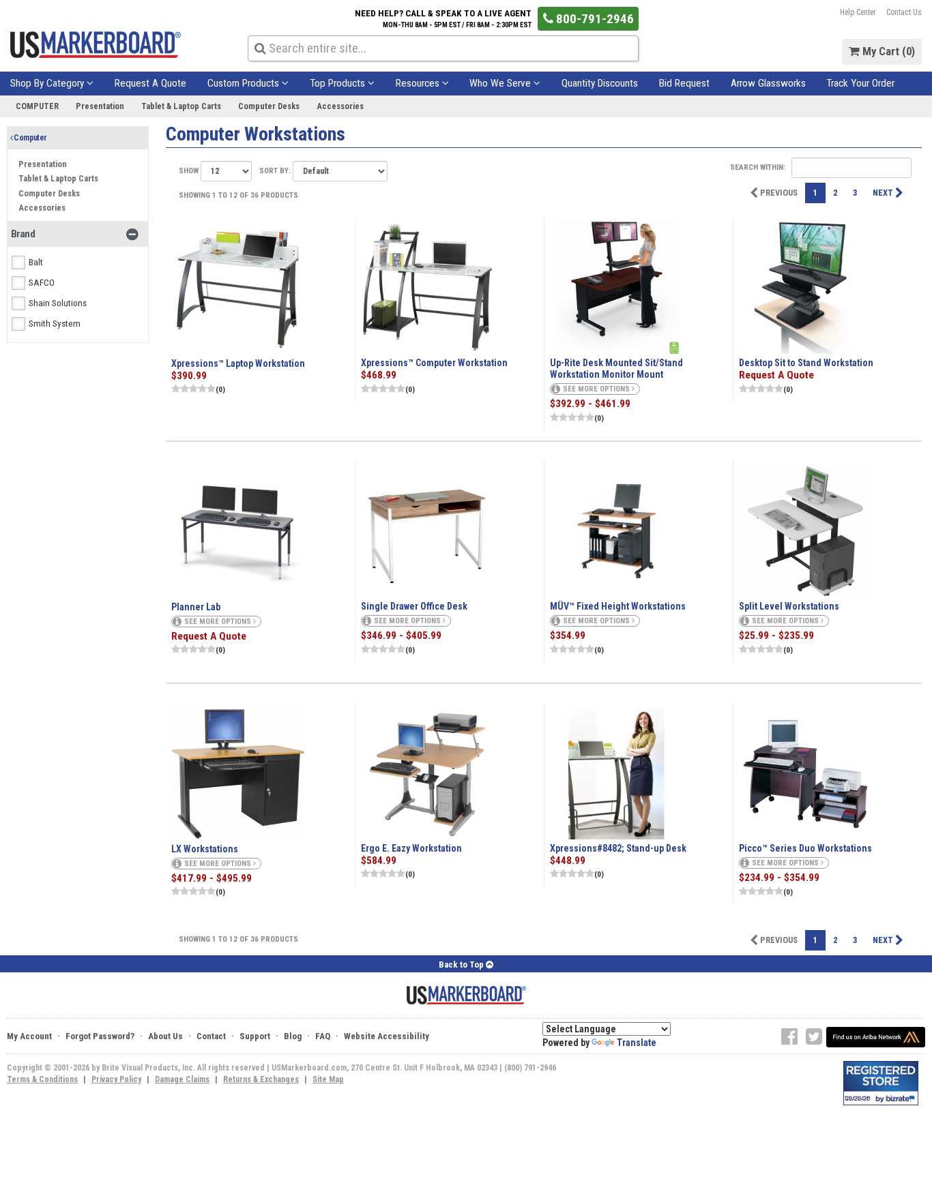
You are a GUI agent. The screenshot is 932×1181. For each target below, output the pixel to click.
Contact (211, 1036)
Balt (36, 262)
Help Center (858, 12)
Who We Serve (501, 83)
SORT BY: (276, 170)
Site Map (328, 1079)
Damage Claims (182, 1079)
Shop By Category (48, 83)
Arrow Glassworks (768, 83)
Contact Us (904, 12)
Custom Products (244, 83)
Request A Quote (150, 83)
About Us (165, 1036)
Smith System (55, 324)
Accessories (340, 106)
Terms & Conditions (42, 1079)
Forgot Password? (99, 1036)
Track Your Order (860, 83)
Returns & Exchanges (261, 1079)
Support (254, 1036)
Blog (293, 1036)
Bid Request (684, 83)
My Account (29, 1036)
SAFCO (42, 283)
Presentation (100, 106)
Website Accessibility (386, 1036)
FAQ (322, 1036)
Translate (636, 1042)
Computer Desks (269, 106)
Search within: (758, 167)
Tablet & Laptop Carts (181, 106)
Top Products (339, 83)
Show (190, 170)
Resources (419, 83)
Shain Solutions (58, 303)
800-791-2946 (593, 19)
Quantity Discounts (600, 83)
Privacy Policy (116, 1079)
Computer (37, 106)
